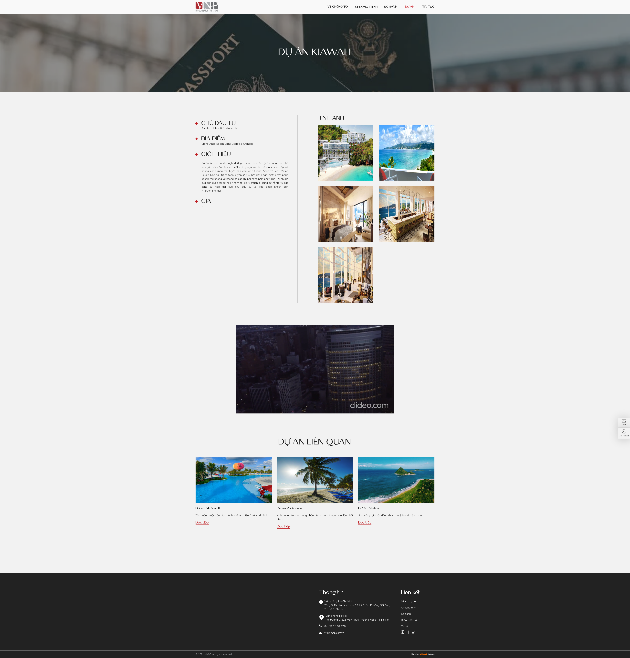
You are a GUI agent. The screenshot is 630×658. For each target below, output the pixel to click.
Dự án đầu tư (409, 620)
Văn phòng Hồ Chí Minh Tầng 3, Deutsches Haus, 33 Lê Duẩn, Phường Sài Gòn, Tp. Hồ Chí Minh (357, 605)
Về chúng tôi (338, 6)
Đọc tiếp (202, 522)
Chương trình (366, 7)
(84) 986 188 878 (335, 626)
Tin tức (428, 6)
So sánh (390, 7)
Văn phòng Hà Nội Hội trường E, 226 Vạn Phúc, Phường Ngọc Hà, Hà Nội (357, 617)
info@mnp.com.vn (334, 632)
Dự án (409, 6)
